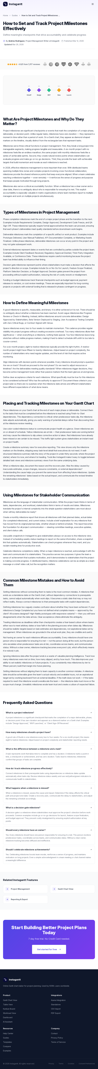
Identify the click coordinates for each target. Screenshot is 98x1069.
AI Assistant (7, 1022)
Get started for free (47, 949)
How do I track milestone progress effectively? (29, 768)
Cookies (71, 1064)
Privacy (51, 1064)
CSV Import (55, 1009)
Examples (7, 1051)
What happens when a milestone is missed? (27, 788)
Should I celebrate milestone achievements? (28, 849)
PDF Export (55, 1013)
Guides (15, 15)
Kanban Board (9, 1009)
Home (5, 15)
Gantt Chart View (10, 1000)
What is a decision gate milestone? (23, 807)
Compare (7, 1046)
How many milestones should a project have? (28, 732)
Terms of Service (58, 1042)
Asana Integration (58, 1000)
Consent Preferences (87, 1064)
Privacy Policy (57, 1038)
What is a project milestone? (20, 712)
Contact (54, 1033)
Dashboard (7, 1017)
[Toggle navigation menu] (92, 4)
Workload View (9, 1013)
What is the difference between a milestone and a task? (33, 749)
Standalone (56, 1004)
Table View (8, 1004)
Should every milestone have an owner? (26, 830)
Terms (61, 1064)
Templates (7, 1042)
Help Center (8, 1033)
